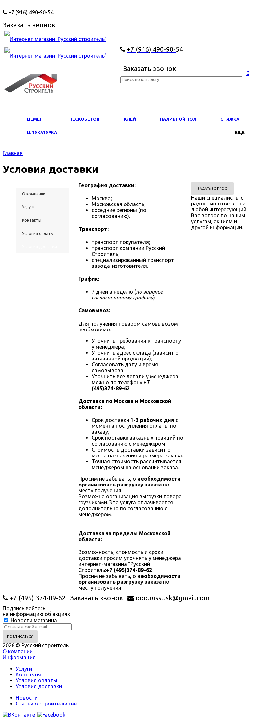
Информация (19, 657)
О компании (18, 651)
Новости (27, 698)
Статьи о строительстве (46, 703)
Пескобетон (84, 119)
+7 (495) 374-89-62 (38, 598)
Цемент (36, 119)
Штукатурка (42, 132)
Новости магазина (33, 620)
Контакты (28, 674)
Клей (130, 119)
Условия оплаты (36, 680)
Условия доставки (39, 686)
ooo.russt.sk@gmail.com (173, 598)
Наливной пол (178, 119)
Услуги (24, 669)
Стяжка (229, 119)
